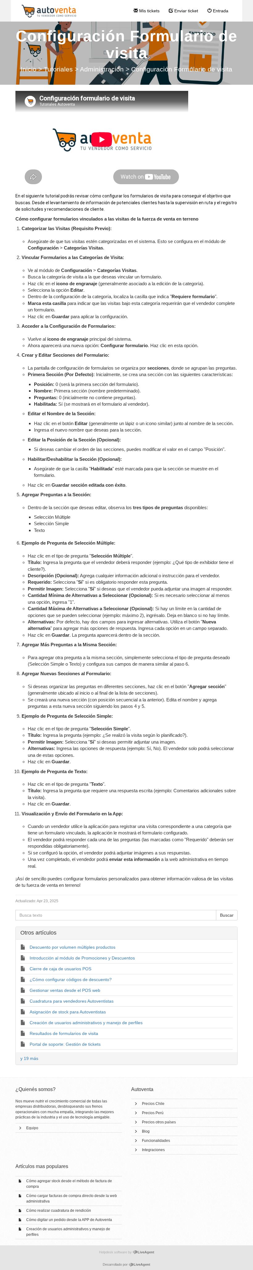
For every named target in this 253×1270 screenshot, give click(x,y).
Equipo (32, 1128)
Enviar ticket (185, 10)
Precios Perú (153, 1113)
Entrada (220, 10)
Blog (146, 1131)
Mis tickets (149, 10)
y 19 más (29, 1058)
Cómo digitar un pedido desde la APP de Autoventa (69, 1220)
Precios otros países (159, 1122)
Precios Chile (153, 1104)
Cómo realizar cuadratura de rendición (58, 1210)
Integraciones (153, 1150)
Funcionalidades (156, 1140)
